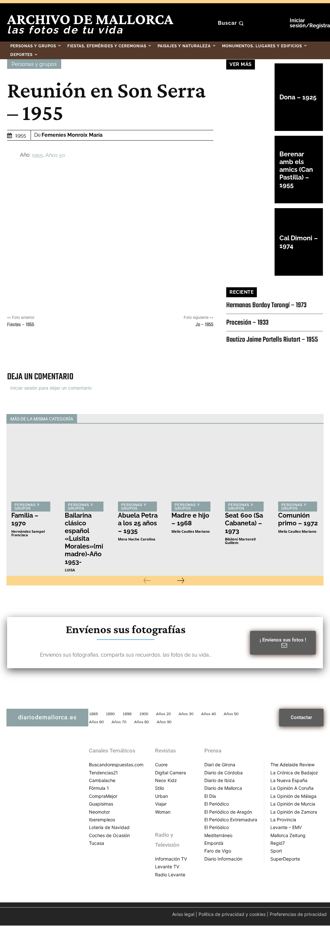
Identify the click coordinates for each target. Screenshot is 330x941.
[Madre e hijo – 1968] (191, 467)
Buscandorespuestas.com (116, 764)
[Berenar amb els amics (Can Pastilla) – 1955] (250, 169)
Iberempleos (102, 819)
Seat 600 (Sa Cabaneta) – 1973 (244, 523)
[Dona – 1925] (250, 97)
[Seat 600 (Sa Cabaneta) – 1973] (245, 467)
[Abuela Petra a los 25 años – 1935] (138, 467)
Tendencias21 (103, 772)
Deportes (55, 419)
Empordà (213, 843)
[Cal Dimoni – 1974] (250, 242)
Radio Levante (170, 874)
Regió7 (277, 843)
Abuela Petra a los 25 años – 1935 (138, 523)
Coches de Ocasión (109, 835)
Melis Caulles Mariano (190, 531)
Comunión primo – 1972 (298, 519)
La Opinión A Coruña (292, 788)
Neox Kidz (166, 780)
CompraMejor (103, 796)
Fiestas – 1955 (20, 325)
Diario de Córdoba (223, 772)
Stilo (159, 788)
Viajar (161, 804)
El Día (210, 796)
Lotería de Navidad (109, 827)
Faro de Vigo (217, 850)
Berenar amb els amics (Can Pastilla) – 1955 (296, 169)
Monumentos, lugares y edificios (174, 419)
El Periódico (216, 804)
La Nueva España (288, 780)
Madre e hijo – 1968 (190, 519)
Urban (161, 796)
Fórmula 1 (99, 788)
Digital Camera (170, 772)
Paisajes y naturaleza (232, 419)
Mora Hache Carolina (136, 539)
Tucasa (96, 843)
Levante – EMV (286, 827)
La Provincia (283, 819)
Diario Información (223, 859)
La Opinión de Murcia (292, 804)
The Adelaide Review (292, 764)
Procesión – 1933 (247, 322)
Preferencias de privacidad (298, 914)
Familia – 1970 (24, 519)
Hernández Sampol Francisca (28, 533)
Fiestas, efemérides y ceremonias (104, 419)
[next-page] (181, 581)
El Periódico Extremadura (230, 819)
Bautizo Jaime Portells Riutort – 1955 (272, 339)
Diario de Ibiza (219, 780)
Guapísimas (101, 804)
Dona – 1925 (297, 97)
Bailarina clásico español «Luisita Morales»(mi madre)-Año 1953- (84, 539)
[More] (190, 350)
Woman (162, 812)
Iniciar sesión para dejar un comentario (51, 388)
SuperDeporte (285, 859)
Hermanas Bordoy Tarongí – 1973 (266, 305)
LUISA (70, 569)
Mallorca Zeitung (288, 835)
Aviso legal (183, 914)
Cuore (161, 764)
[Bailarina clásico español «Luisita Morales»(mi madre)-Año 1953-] (85, 467)
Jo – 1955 (204, 325)
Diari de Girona (219, 764)
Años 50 (55, 155)
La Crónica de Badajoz (294, 772)
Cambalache (102, 780)
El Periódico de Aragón (228, 812)
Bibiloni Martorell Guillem (240, 541)
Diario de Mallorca (223, 788)
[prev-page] (147, 581)
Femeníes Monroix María (72, 135)
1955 (37, 155)
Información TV (171, 859)
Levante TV (167, 866)
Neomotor (99, 812)
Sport (276, 850)
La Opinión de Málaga (293, 796)
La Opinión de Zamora (293, 812)
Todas (31, 419)
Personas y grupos (34, 64)
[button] (231, 23)
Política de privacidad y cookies (232, 914)
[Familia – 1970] (31, 467)
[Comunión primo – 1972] (298, 467)
